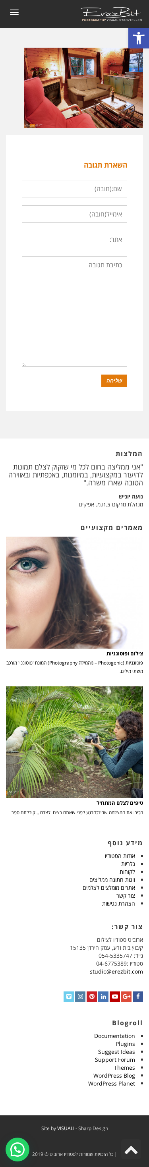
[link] (138, 38)
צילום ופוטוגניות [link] (124, 653)
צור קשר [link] (125, 895)
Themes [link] (124, 1067)
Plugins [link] (125, 1043)
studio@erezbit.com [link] (116, 971)
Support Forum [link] (115, 1059)
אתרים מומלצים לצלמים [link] (109, 887)
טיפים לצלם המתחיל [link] (120, 803)
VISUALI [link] (65, 1128)
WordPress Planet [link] (111, 1083)
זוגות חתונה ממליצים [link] (112, 879)
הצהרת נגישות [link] (118, 903)
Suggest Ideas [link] (116, 1051)
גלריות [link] (128, 864)
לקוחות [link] (127, 871)
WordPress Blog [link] (114, 1075)
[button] (17, 1149)
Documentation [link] (114, 1035)
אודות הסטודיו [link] (120, 856)
